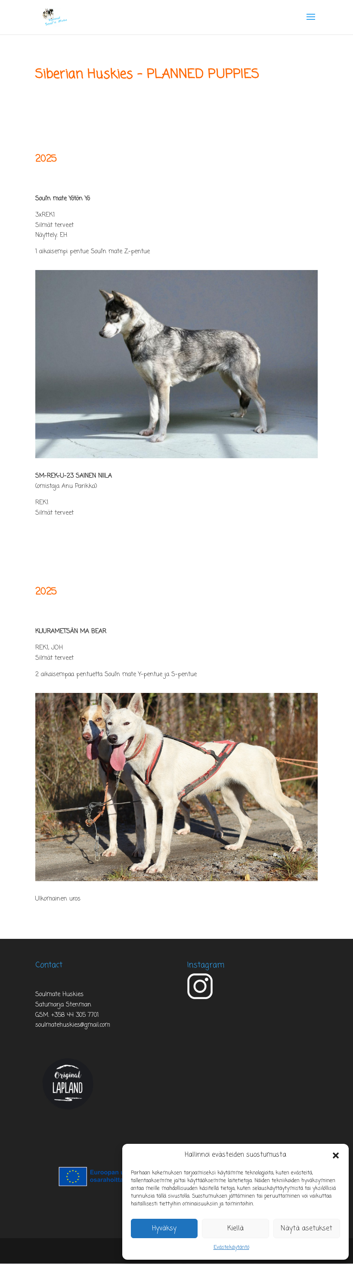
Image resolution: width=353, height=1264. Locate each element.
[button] (335, 1155)
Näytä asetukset (306, 1228)
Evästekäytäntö (231, 1248)
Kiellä (235, 1228)
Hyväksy (164, 1228)
